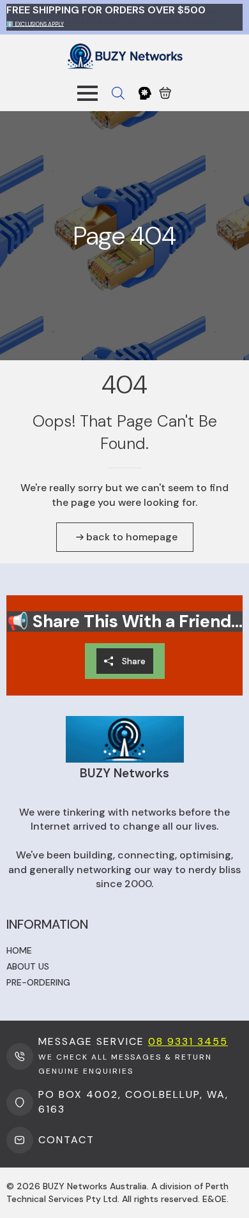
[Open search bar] (118, 93)
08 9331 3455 (188, 1041)
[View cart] (165, 93)
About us (27, 966)
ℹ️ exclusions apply (35, 23)
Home (19, 950)
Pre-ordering (38, 982)
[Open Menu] (87, 93)
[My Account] (145, 93)
